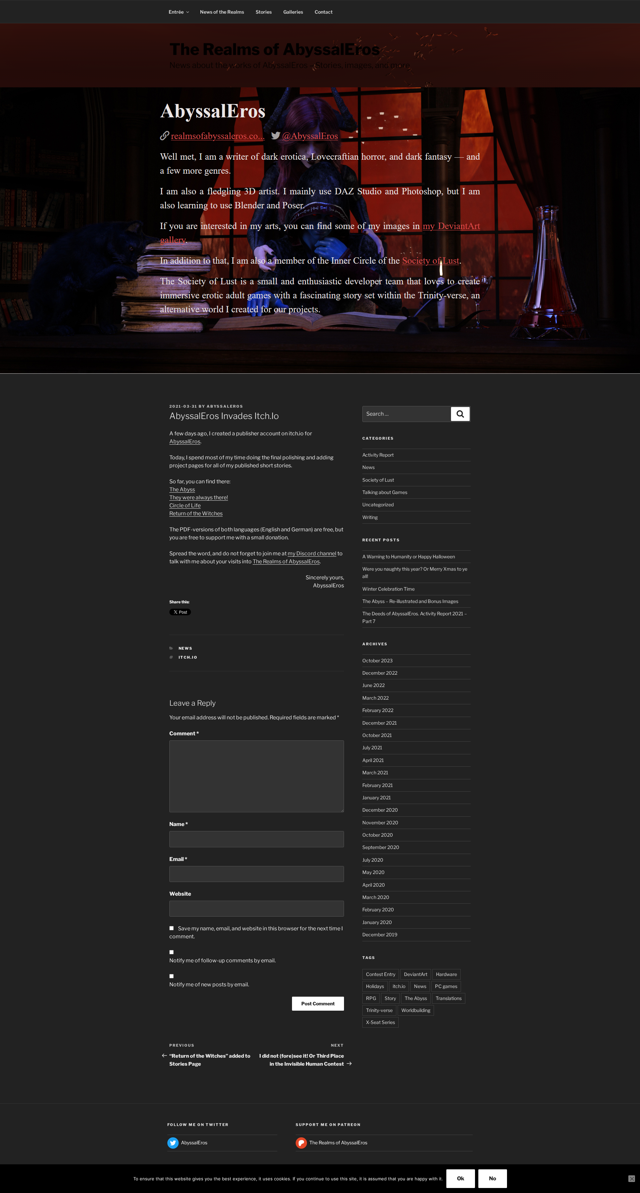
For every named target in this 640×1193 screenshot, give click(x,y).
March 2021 (375, 772)
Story (390, 998)
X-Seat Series (380, 1022)
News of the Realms (222, 12)
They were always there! (198, 497)
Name (178, 824)
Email (178, 859)
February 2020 (378, 909)
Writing (370, 517)
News (186, 648)
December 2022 (379, 673)
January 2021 (376, 797)
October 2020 (377, 835)
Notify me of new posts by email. (209, 984)
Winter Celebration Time (388, 589)
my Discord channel (312, 553)
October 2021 (377, 735)
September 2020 (380, 847)
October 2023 (377, 660)
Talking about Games (384, 492)
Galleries (293, 12)
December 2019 (379, 934)
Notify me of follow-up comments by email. (222, 960)
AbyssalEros (225, 406)
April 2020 (373, 885)
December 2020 (380, 810)
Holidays (375, 986)
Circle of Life (185, 505)
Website (180, 894)
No (492, 1178)
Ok (460, 1178)
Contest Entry (380, 974)
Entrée (176, 12)
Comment (184, 733)
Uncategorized (378, 504)
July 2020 (372, 860)
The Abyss (182, 489)
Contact (324, 12)
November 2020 (380, 822)
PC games (446, 986)
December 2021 (379, 723)
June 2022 (373, 685)
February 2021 (377, 785)
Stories (264, 12)
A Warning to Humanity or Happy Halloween (408, 556)
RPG (371, 998)
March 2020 (375, 897)
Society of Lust (378, 480)
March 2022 (375, 698)
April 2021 (373, 760)
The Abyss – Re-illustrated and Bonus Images (410, 601)
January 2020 (377, 922)
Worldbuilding (415, 1010)
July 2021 (372, 747)
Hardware (446, 974)
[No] (631, 1178)
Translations (449, 998)
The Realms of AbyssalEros (274, 49)
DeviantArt (415, 974)
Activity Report (378, 455)
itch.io (188, 657)
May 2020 (373, 872)
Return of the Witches (196, 513)
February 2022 (377, 710)
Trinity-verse (379, 1010)
